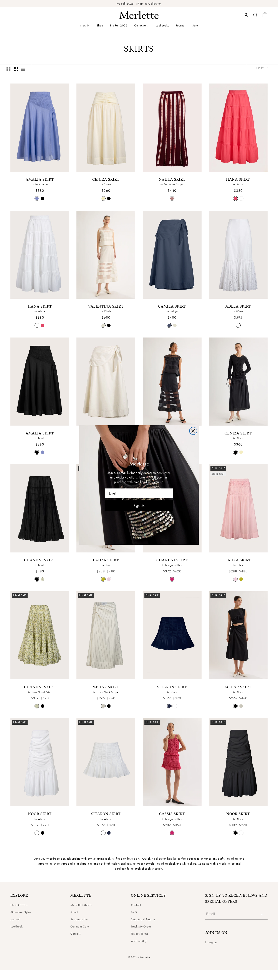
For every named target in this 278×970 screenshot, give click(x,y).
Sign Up (139, 505)
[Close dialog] (193, 431)
